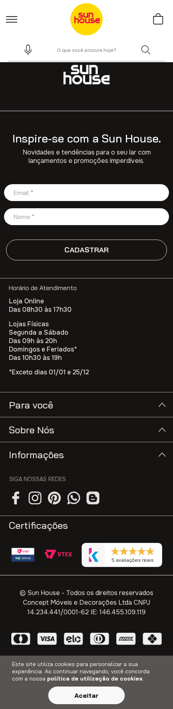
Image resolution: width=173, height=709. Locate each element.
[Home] (86, 75)
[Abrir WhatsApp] (153, 688)
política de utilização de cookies (94, 678)
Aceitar (86, 695)
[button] (25, 49)
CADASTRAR (86, 249)
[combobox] (86, 49)
